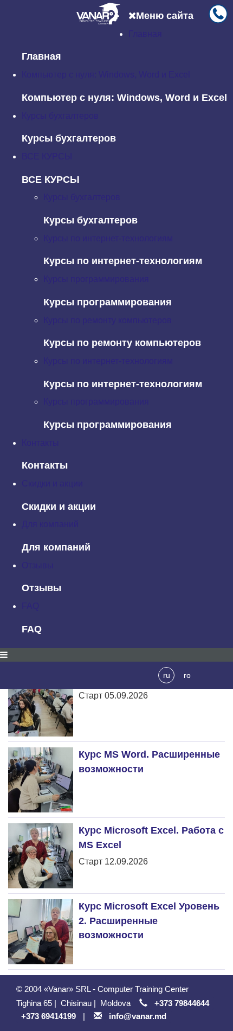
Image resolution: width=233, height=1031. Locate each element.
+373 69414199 (48, 1016)
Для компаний (50, 524)
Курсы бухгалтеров (60, 115)
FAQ (30, 606)
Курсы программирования (96, 279)
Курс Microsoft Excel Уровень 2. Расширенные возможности (149, 920)
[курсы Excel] (40, 855)
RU (166, 675)
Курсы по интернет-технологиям (108, 238)
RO (187, 675)
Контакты (40, 442)
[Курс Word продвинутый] (40, 779)
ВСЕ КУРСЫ (47, 156)
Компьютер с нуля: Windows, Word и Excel (106, 74)
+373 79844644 (181, 1003)
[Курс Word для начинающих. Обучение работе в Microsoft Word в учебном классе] (40, 704)
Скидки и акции (52, 483)
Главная (145, 34)
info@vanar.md (137, 1016)
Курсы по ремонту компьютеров (107, 320)
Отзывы (38, 565)
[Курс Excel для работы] (40, 931)
